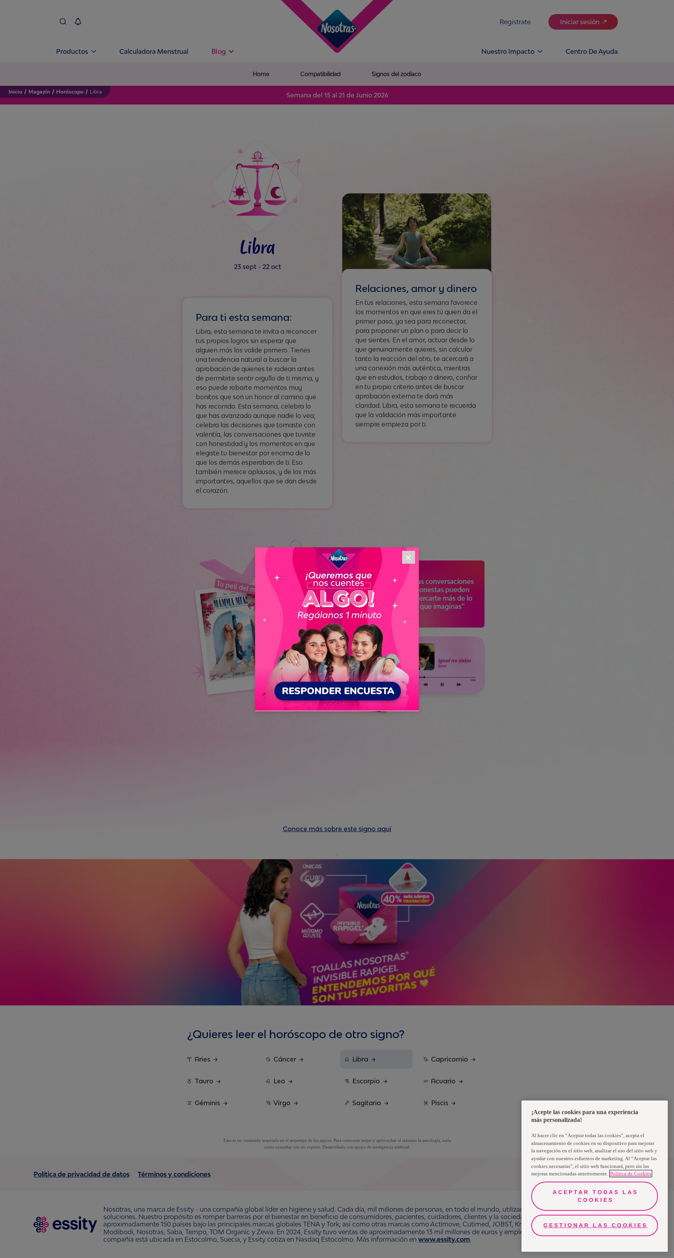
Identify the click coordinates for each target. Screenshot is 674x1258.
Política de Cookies (630, 1174)
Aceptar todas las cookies (595, 1196)
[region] (594, 1176)
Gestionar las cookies (595, 1225)
